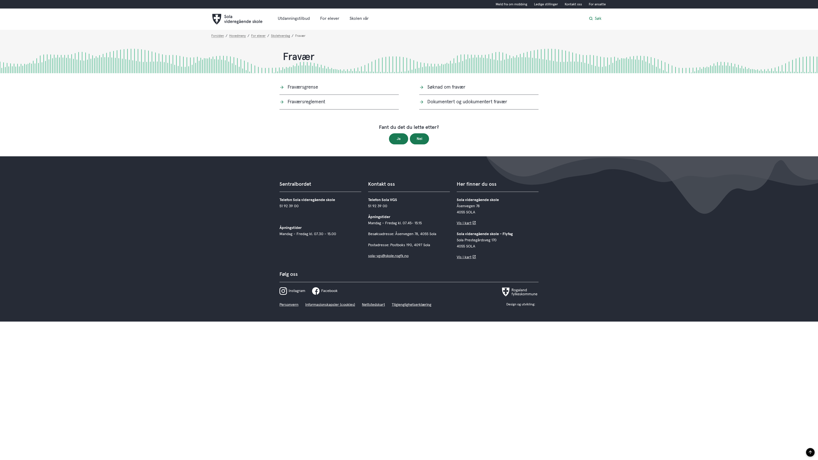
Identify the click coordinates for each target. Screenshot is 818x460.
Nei (419, 139)
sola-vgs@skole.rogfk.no (388, 256)
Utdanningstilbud (294, 18)
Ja (398, 139)
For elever (329, 18)
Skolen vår (359, 18)
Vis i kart (464, 223)
